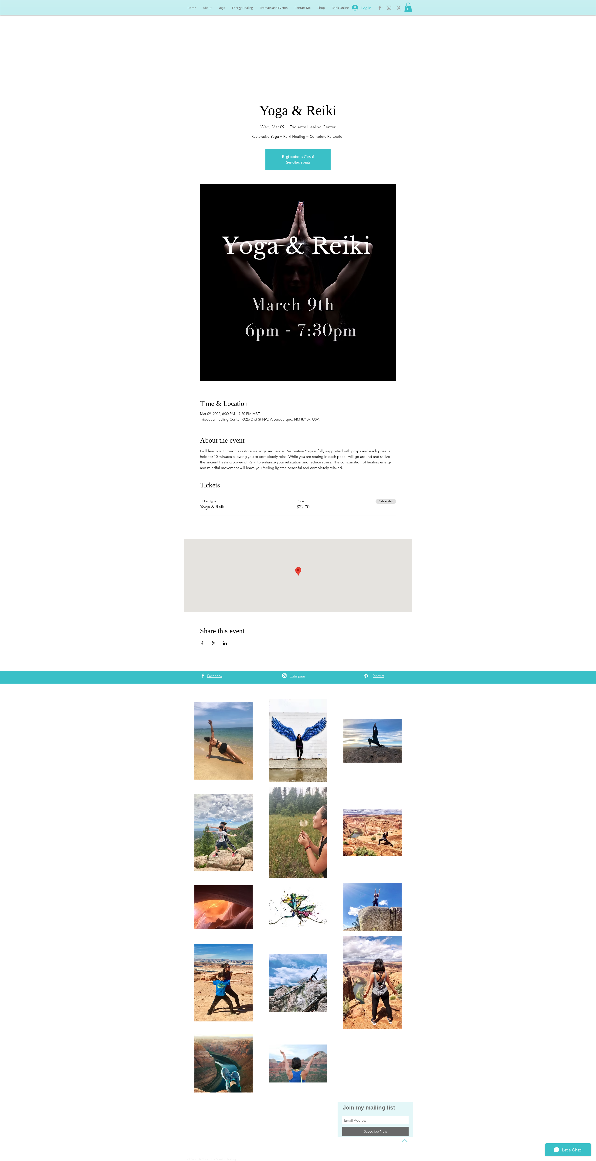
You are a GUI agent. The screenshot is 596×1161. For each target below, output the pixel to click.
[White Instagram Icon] (284, 675)
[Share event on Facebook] (202, 643)
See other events (298, 162)
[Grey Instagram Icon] (389, 8)
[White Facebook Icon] (203, 676)
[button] (408, 7)
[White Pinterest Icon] (366, 676)
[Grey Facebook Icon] (380, 8)
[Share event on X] (213, 643)
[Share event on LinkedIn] (225, 643)
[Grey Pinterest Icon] (398, 8)
